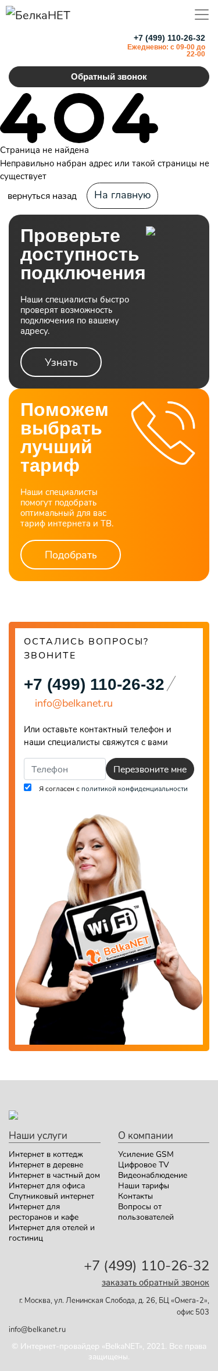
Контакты (135, 1195)
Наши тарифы (143, 1185)
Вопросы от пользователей (146, 1211)
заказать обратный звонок (155, 1282)
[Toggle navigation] (201, 14)
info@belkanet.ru (37, 1329)
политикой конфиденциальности (134, 788)
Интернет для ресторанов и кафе (43, 1211)
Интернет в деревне (46, 1164)
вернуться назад (42, 195)
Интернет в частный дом (54, 1174)
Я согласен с (112, 788)
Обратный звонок (109, 76)
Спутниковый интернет (51, 1195)
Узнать (61, 362)
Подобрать (71, 554)
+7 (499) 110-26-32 (94, 684)
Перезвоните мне (150, 769)
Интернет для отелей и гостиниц (52, 1232)
